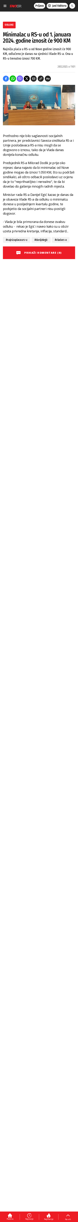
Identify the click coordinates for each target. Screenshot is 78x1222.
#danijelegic (41, 240)
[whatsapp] (13, 78)
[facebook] (6, 79)
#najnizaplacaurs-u (16, 240)
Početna (10, 1219)
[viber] (20, 78)
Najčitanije (48, 1219)
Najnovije (29, 1219)
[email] (33, 78)
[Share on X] (27, 79)
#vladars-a (61, 240)
